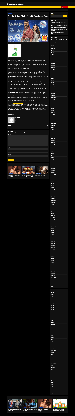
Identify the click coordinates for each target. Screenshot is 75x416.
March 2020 (52, 213)
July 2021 (52, 179)
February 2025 (53, 86)
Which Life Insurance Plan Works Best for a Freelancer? (59, 25)
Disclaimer (50, 7)
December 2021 (53, 168)
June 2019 (52, 232)
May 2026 (52, 54)
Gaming (52, 335)
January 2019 (53, 243)
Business (52, 313)
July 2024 (52, 101)
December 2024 (53, 91)
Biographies (20, 7)
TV (51, 391)
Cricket (40, 7)
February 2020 (53, 215)
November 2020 (53, 196)
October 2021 (53, 172)
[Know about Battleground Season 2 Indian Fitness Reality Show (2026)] (28, 170)
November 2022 (53, 144)
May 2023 (52, 131)
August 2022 (53, 151)
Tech (43, 7)
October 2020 (53, 198)
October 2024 (53, 95)
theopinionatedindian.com (15, 4)
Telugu (52, 382)
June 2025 (52, 78)
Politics (52, 365)
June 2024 (52, 104)
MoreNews (51, 414)
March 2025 (52, 84)
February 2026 (53, 61)
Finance (36, 7)
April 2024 (52, 108)
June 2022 (52, 155)
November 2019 (53, 221)
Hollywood (52, 346)
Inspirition (52, 352)
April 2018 (52, 262)
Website (9, 154)
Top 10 (24, 7)
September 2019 (53, 226)
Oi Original (52, 361)
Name (9, 147)
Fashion (52, 326)
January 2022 (53, 166)
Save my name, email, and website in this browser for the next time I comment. (22, 157)
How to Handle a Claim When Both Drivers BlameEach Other (14, 410)
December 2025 (53, 65)
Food (51, 333)
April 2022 (52, 159)
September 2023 (53, 123)
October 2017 (53, 275)
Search (52, 13)
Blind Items (28, 7)
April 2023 (52, 133)
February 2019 (53, 241)
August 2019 (53, 228)
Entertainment (14, 7)
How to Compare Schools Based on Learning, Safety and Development (58, 410)
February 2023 (53, 138)
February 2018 (53, 266)
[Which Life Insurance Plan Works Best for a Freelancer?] (30, 403)
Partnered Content (53, 363)
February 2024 (53, 112)
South (52, 371)
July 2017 (52, 281)
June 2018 (52, 258)
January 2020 (53, 217)
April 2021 (52, 185)
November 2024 (53, 93)
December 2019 (53, 219)
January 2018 (53, 269)
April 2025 (52, 82)
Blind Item (52, 307)
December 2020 (53, 194)
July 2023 (52, 127)
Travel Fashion (53, 388)
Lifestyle (52, 354)
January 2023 (53, 140)
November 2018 (53, 247)
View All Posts (18, 121)
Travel (46, 7)
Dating (52, 320)
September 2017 (53, 277)
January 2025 (53, 88)
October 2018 (53, 249)
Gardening (52, 337)
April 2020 (52, 211)
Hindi (51, 343)
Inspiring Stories (53, 350)
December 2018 (53, 245)
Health (52, 341)
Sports (52, 373)
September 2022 (53, 149)
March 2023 (52, 136)
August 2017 (52, 279)
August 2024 (53, 99)
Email (9, 150)
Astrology (52, 292)
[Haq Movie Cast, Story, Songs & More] (41, 170)
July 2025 (52, 76)
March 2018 (52, 264)
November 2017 (53, 273)
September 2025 (53, 71)
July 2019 (52, 230)
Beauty (52, 296)
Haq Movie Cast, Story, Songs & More (41, 175)
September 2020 (53, 200)
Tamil (51, 378)
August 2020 (53, 202)
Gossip (52, 339)
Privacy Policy (55, 7)
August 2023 (53, 125)
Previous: (13, 126)
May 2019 (52, 234)
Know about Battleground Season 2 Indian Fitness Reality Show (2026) (27, 176)
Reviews (52, 369)
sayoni (37, 176)
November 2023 (53, 119)
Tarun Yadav (10, 18)
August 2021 (52, 176)
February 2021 (53, 189)
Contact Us (9, 7)
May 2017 (52, 286)
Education (52, 322)
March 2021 (52, 187)
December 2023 (53, 116)
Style (51, 376)
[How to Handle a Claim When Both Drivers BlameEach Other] (15, 403)
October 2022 (53, 146)
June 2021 (52, 181)
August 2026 (53, 48)
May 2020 (52, 209)
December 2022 (53, 142)
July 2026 (52, 50)
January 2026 (53, 63)
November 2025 (53, 67)
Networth (32, 7)
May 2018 (52, 260)
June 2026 (52, 52)
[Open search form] (60, 7)
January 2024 (53, 114)
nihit (39, 411)
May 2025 (52, 80)
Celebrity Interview (53, 315)
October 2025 (53, 69)
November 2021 (53, 170)
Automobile (52, 294)
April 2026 (52, 56)
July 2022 (52, 153)
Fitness (52, 331)
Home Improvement (54, 348)
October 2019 (53, 224)
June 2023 (52, 129)
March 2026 (52, 58)
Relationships (53, 367)
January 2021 (53, 191)
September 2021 (53, 174)
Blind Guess (52, 305)
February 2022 (53, 164)
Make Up (52, 356)
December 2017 (53, 271)
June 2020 (52, 206)
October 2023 (53, 121)
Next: (39, 126)
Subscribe (65, 7)
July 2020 (52, 204)
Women (52, 393)
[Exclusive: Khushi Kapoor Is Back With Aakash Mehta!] (14, 170)
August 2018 (52, 254)
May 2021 (52, 183)
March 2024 (52, 110)
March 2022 (52, 161)
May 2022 (52, 157)
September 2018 (53, 251)
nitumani (10, 411)
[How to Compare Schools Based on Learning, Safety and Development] (60, 403)
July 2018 (52, 256)
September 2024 (53, 97)
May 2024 (52, 106)
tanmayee (55, 411)
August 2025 (53, 73)
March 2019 (52, 239)
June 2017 (52, 284)
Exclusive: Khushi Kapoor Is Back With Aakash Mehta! (14, 176)
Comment (10, 134)
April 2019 (52, 236)
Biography (52, 301)
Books (52, 311)
